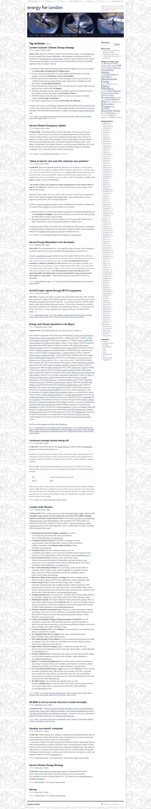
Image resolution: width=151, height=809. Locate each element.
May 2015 (105, 180)
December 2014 (107, 189)
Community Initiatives (66, 429)
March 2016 (106, 165)
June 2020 (105, 136)
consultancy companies (68, 365)
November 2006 (107, 328)
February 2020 (106, 141)
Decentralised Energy (41, 281)
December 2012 (107, 230)
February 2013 (106, 226)
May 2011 (105, 263)
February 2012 (106, 247)
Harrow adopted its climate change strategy (53, 771)
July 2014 (105, 195)
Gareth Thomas (63, 447)
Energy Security (77, 429)
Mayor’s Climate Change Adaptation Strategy (58, 392)
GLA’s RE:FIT (42, 302)
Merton (41, 317)
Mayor (85, 719)
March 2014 (106, 202)
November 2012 (107, 232)
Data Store (44, 35)
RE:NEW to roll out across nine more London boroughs (58, 702)
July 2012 (105, 237)
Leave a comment (76, 235)
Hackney (50, 116)
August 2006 (106, 330)
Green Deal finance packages (62, 382)
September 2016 (107, 158)
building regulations (43, 350)
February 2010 (106, 289)
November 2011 (107, 252)
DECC (109, 76)
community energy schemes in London (41, 355)
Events (75, 35)
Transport (86, 431)
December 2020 (107, 127)
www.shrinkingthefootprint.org (64, 607)
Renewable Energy (66, 427)
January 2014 (106, 206)
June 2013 (105, 219)
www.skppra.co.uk (57, 538)
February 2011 (106, 269)
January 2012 (106, 249)
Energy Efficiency (39, 315)
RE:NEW (71, 431)
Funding (84, 429)
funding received (34, 385)
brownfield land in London (74, 385)
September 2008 (107, 311)
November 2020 (107, 128)
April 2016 (105, 163)
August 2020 (106, 132)
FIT (106, 91)
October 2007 (106, 319)
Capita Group (80, 412)
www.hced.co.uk (79, 666)
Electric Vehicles (48, 235)
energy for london (33, 804)
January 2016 (106, 169)
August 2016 (106, 160)
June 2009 (105, 298)
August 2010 (106, 280)
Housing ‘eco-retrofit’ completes (46, 728)
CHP (57, 281)
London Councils (80, 116)
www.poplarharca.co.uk (39, 651)
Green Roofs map (69, 380)
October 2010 (106, 276)
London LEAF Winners (41, 506)
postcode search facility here (65, 716)
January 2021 (106, 125)
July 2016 (105, 162)
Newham (46, 317)
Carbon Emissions (40, 429)
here (71, 149)
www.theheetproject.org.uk (42, 688)
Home (31, 35)
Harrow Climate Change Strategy (46, 765)
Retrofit (76, 431)
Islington (66, 116)
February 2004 (106, 335)
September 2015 (107, 176)
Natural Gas (54, 431)
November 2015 (107, 173)
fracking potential (43, 409)
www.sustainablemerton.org (80, 555)
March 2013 (106, 225)
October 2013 (106, 212)
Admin (49, 50)
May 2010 (105, 286)
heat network (50, 404)
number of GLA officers (52, 343)
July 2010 (105, 282)
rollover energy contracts (79, 367)
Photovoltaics (107, 104)
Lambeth (36, 431)
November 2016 (107, 154)
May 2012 (105, 241)
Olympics (119, 102)
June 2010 (105, 284)
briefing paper (89, 54)
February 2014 (106, 204)
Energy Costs (47, 500)
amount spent (33, 367)
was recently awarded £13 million (46, 204)
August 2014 (106, 193)
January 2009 (106, 306)
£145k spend (44, 340)
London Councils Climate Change (83, 110)
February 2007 (106, 326)
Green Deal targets (50, 380)
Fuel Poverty (114, 90)
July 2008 (105, 313)
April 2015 (105, 182)
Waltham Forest (42, 118)
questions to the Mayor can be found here (54, 424)
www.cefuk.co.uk (45, 548)
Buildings (59, 315)
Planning (90, 281)
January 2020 (106, 143)
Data (103, 76)
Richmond (57, 317)
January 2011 (106, 271)
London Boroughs (65, 35)
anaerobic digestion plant (73, 395)
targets (39, 412)
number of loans (53, 367)
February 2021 (106, 123)
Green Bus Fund (86, 382)
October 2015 (106, 175)
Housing (70, 758)
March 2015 (106, 184)
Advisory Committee (54, 365)
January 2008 (106, 317)
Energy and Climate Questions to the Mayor (52, 324)
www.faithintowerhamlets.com (42, 659)
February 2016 (106, 167)
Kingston (72, 116)
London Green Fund (45, 431)
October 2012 (106, 234)
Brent (55, 315)
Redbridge (32, 721)
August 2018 (106, 152)
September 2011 (107, 256)
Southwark (88, 116)
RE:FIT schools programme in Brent (65, 348)
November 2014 (107, 191)
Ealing (70, 315)
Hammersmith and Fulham (84, 315)
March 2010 (106, 287)
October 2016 (106, 156)
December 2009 (107, 291)
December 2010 (107, 273)
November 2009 (107, 293)
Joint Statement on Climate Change (51, 59)
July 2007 (105, 323)
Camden (65, 315)
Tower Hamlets (33, 118)
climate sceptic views (72, 338)
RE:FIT (51, 317)
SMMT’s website (34, 180)
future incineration (63, 407)
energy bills (40, 370)
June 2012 (105, 239)
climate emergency (48, 154)
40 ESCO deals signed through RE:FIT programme (55, 290)
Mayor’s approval (34, 399)
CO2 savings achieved (54, 387)
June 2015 (105, 178)
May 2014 (105, 199)
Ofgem (114, 102)
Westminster (66, 235)
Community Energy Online (75, 513)
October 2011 (106, 254)
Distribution (106, 345)
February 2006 (106, 332)
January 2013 (106, 228)
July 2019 (105, 151)
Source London (82, 187)
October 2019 (106, 145)
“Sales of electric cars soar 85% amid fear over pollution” (59, 161)
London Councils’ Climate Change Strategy (51, 47)
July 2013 (105, 217)
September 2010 (107, 278)
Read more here (56, 754)
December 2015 (107, 171)
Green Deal (91, 429)
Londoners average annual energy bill (49, 440)
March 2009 (106, 302)
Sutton (62, 317)
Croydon (49, 719)
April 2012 (105, 243)
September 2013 (107, 213)
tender (63, 248)
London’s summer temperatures (51, 395)
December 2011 (107, 250)
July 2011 (105, 260)
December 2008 (107, 308)
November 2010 (107, 274)
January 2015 (106, 188)
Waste (91, 431)
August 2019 (106, 149)
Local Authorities (112, 99)
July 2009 (105, 297)
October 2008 (106, 310)
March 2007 (106, 324)
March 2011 (106, 267)
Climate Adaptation (54, 429)
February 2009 (106, 304)
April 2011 (105, 265)
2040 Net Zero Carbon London (110, 54)
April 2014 (105, 200)
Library (51, 35)
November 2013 (107, 210)
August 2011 (106, 258)
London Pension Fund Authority (50, 390)
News (36, 116)
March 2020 (106, 139)
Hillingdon (74, 719)
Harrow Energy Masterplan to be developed (51, 242)
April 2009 (105, 300)
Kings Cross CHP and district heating (79, 417)
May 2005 (105, 334)
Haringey (111, 95)
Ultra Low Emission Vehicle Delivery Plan (53, 197)
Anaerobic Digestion (83, 427)
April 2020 (105, 138)
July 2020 (105, 134)
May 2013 (105, 221)
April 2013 (105, 223)
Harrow (55, 116)
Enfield (45, 116)
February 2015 (106, 186)
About (37, 35)
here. (88, 580)
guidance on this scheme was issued (50, 231)
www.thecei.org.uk (62, 565)
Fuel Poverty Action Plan (68, 375)
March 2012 (106, 245)
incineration (88, 397)
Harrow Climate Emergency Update (47, 125)
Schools (81, 431)
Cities (103, 68)
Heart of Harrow (70, 251)
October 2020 (106, 130)
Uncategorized (106, 360)
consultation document (43, 256)
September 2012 (107, 236)
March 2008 (106, 315)
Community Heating (64, 281)
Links (56, 35)
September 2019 (107, 147)
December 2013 (107, 208)
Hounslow (61, 116)
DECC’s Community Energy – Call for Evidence (58, 353)
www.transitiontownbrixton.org (67, 592)
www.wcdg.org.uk (47, 617)
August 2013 (106, 215)
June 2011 (105, 262)
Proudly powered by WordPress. (111, 804)
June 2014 (105, 197)
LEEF (68, 362)
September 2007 (107, 321)
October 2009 (106, 295)
